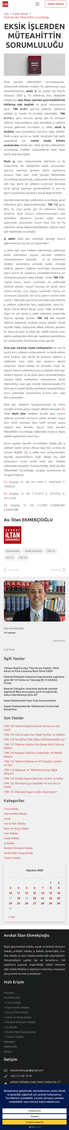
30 (58, 903)
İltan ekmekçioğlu (14, 628)
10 (10, 893)
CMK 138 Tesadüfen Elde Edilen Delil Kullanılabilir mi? (34, 739)
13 (34, 893)
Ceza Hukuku (11, 808)
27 (34, 903)
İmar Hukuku (11, 833)
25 (18, 903)
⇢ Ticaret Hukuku (13, 1036)
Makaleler (9, 1041)
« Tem (11, 916)
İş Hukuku (9, 843)
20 (34, 898)
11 (18, 893)
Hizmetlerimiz (12, 997)
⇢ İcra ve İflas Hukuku (16, 1012)
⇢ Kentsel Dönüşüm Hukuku (19, 1022)
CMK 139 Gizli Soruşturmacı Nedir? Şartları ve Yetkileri (34, 734)
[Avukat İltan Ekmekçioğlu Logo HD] (5, 4)
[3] (26, 452)
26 (26, 903)
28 (42, 903)
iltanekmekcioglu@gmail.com (26, 1070)
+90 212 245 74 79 (21, 1076)
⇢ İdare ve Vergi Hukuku (17, 1017)
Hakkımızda (10, 1046)
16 (58, 893)
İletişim (8, 1051)
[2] (63, 409)
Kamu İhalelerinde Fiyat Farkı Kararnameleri (30, 700)
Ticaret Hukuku (12, 857)
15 (50, 893)
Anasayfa (9, 992)
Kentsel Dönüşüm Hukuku (18, 848)
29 (50, 903)
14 (42, 893)
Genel (7, 818)
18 (18, 898)
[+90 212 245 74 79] (7, 1076)
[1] (63, 383)
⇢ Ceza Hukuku (12, 1002)
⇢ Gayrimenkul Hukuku (17, 1007)
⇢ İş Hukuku (10, 1027)
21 (42, 898)
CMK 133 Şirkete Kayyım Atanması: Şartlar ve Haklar (34, 778)
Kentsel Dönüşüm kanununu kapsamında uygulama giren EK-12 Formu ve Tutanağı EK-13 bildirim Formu (34, 679)
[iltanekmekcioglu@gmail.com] (7, 1070)
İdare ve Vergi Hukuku (16, 828)
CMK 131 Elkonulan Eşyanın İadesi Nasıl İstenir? (30, 791)
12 (26, 893)
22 (50, 898)
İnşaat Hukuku (59, 641)
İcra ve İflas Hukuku (15, 823)
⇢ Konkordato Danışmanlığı (19, 1031)
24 (10, 903)
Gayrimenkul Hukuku (15, 813)
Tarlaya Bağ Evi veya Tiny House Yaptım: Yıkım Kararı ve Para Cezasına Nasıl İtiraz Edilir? (31, 670)
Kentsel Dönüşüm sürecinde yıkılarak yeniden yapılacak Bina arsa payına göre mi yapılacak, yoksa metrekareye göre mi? (31, 691)
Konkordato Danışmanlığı (18, 853)
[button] (37, 4)
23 (58, 898)
